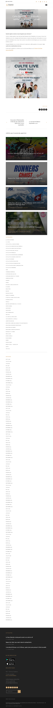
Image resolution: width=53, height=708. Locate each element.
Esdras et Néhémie (10, 295)
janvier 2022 (8, 474)
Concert (7, 280)
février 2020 (8, 521)
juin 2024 (8, 412)
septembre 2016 (9, 600)
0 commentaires (42, 156)
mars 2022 (8, 470)
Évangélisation (9, 299)
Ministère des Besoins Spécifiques (13, 325)
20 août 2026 (10, 639)
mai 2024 (7, 414)
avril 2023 (8, 442)
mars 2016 (8, 613)
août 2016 (8, 602)
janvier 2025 (8, 397)
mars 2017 (8, 587)
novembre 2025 (9, 378)
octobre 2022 (8, 455)
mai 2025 (7, 389)
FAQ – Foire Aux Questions (12, 671)
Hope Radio (8, 310)
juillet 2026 (8, 361)
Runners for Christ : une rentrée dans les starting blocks (25, 178)
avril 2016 (8, 611)
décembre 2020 (9, 500)
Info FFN (21, 182)
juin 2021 (8, 487)
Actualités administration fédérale (14, 246)
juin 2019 (8, 536)
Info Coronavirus (10, 312)
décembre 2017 (9, 570)
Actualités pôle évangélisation (13, 263)
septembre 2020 (9, 506)
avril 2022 (8, 468)
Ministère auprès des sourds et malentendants (17, 323)
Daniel (7, 282)
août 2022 (8, 459)
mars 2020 (8, 519)
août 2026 (8, 359)
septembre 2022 (9, 457)
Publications (9, 342)
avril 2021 (8, 491)
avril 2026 (8, 367)
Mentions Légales (10, 699)
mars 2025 (8, 393)
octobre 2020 (9, 504)
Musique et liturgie (10, 331)
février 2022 (8, 472)
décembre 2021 (9, 476)
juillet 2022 (8, 461)
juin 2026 (8, 363)
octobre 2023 (8, 429)
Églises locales (15, 182)
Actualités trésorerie (11, 267)
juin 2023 (8, 438)
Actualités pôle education (12, 261)
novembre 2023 (9, 427)
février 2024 (8, 421)
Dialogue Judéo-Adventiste (12, 284)
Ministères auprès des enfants (13, 329)
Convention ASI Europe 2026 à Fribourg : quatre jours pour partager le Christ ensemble (26, 647)
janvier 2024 (8, 423)
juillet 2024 (8, 410)
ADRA (7, 269)
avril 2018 (8, 562)
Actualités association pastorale (13, 248)
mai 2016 (7, 609)
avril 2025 (8, 391)
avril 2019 (8, 540)
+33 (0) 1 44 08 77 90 (10, 681)
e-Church (8, 286)
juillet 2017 (8, 581)
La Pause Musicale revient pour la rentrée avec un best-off (25, 153)
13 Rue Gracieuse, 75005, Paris (12, 679)
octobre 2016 (8, 598)
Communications (9, 278)
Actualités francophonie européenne (14, 254)
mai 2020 (7, 515)
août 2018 (8, 553)
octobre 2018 (8, 551)
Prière (7, 340)
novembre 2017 (9, 572)
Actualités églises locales (12, 250)
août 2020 (8, 508)
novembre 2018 (9, 549)
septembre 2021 (9, 483)
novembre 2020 (9, 502)
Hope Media (8, 308)
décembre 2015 (9, 619)
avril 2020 (8, 517)
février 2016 (8, 615)
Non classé (8, 333)
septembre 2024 (9, 406)
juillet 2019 (8, 534)
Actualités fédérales (11, 252)
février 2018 (8, 566)
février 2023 (8, 446)
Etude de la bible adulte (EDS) (13, 297)
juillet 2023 (8, 436)
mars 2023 (8, 444)
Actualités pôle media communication (14, 265)
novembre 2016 (9, 596)
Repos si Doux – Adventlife (12, 344)
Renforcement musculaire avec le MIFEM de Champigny (25, 227)
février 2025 (8, 395)
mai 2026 (7, 365)
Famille (7, 301)
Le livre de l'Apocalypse (11, 316)
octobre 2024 (8, 404)
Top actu (26, 182)
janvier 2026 (8, 374)
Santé (7, 346)
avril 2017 (8, 585)
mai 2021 (7, 489)
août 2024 (8, 408)
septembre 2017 (9, 577)
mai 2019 (7, 538)
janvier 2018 (8, 568)
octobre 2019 (8, 530)
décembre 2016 (9, 594)
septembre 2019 (9, 532)
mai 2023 (7, 440)
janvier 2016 (8, 617)
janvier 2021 (8, 498)
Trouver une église (10, 674)
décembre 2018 (9, 547)
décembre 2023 (9, 425)
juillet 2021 (8, 485)
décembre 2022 (9, 451)
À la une (10, 182)
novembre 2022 (9, 453)
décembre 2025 (9, 376)
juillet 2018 (8, 555)
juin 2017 (8, 583)
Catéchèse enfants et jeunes (12, 276)
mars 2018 (8, 564)
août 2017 (8, 579)
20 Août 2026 (11, 156)
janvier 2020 (8, 523)
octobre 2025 (8, 380)
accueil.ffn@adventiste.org (11, 682)
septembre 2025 (9, 382)
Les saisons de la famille (11, 318)
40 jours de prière (10, 239)
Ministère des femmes (11, 327)
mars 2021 (8, 493)
